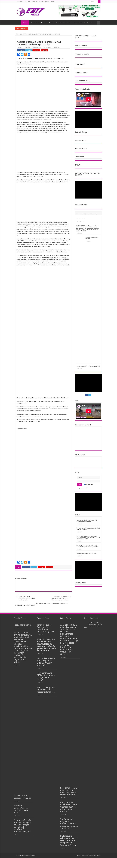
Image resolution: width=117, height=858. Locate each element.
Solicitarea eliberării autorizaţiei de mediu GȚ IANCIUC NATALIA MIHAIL (69, 791)
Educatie (39, 47)
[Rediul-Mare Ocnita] (77, 217)
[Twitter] (88, 2)
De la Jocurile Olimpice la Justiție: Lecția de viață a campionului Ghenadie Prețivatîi (69, 840)
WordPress (85, 855)
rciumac (20, 47)
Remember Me (89, 484)
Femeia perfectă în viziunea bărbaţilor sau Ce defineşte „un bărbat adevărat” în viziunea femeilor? (22, 826)
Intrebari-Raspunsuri (44, 1)
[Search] (99, 1)
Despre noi (27, 1)
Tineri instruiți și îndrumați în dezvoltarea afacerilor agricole (45, 628)
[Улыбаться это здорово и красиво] (80, 299)
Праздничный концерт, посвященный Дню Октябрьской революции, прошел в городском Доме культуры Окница (88, 537)
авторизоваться (63, 603)
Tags (96, 214)
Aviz (69, 22)
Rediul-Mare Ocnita (80, 219)
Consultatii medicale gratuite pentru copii (86, 553)
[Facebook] (86, 2)
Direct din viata (60, 22)
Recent (78, 214)
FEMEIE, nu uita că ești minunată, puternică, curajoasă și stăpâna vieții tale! (86, 521)
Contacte (53, 1)
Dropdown (34, 1)
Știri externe (34, 22)
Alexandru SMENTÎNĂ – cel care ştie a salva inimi (88, 366)
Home (16, 34)
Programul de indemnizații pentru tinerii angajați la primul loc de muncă (69, 807)
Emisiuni (43, 22)
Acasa (19, 22)
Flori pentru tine (77, 22)
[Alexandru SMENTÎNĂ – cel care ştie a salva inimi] (77, 365)
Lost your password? (82, 488)
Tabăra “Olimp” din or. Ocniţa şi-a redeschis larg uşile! (46, 689)
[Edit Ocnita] (31, 11)
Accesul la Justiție (88, 22)
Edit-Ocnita (97, 855)
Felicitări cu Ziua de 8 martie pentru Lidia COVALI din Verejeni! (46, 661)
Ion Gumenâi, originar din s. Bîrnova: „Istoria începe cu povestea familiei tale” (69, 823)
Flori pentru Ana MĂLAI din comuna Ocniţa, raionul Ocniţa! (46, 676)
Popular (84, 214)
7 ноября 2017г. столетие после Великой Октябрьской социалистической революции (87, 546)
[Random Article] (98, 23)
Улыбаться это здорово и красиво (91, 238)
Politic (50, 22)
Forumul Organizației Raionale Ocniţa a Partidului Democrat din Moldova (88, 529)
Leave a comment (47, 47)
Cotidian (25, 22)
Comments (90, 214)
